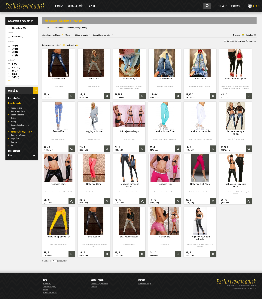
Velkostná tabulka (50, 293)
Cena (67, 35)
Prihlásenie (222, 6)
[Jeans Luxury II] (129, 63)
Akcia (234, 41)
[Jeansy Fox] (58, 116)
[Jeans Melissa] (165, 63)
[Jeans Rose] (200, 63)
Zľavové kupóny (49, 287)
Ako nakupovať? (75, 6)
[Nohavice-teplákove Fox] (58, 221)
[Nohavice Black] (58, 168)
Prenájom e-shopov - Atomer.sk (244, 288)
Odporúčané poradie (101, 35)
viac (9, 80)
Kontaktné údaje (144, 284)
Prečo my (47, 284)
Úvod (47, 28)
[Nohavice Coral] (94, 168)
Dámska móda (58, 28)
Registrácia (235, 6)
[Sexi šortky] (164, 221)
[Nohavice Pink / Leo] (200, 168)
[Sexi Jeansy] (94, 221)
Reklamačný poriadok (99, 284)
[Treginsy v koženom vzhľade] (200, 221)
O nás (45, 290)
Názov (58, 35)
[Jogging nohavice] (94, 116)
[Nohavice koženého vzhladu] (129, 168)
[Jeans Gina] (94, 63)
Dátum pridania (81, 35)
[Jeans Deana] (58, 63)
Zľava (242, 41)
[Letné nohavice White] (200, 116)
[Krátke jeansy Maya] (129, 116)
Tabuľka (249, 35)
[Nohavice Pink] (165, 168)
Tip (227, 41)
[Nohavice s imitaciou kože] (235, 168)
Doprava (94, 287)
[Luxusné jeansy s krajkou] (235, 116)
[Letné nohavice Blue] (164, 116)
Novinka (252, 41)
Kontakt (92, 6)
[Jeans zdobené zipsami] (235, 63)
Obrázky (237, 35)
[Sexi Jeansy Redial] (129, 221)
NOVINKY (59, 6)
